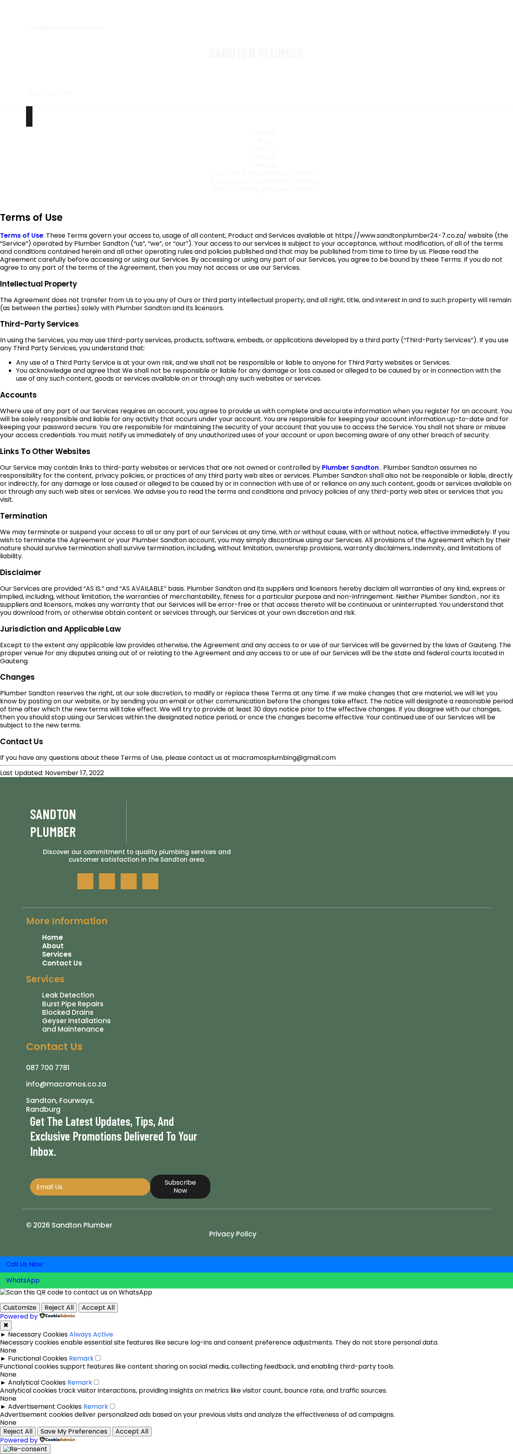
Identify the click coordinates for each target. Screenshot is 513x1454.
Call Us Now (24, 1264)
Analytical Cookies (37, 1382)
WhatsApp (23, 1280)
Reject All (59, 1307)
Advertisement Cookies (45, 1406)
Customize (19, 1307)
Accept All (98, 1307)
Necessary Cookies (38, 1334)
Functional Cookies (37, 1358)
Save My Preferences (73, 1431)
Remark (81, 1358)
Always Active (91, 1334)
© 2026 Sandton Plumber (69, 1225)
